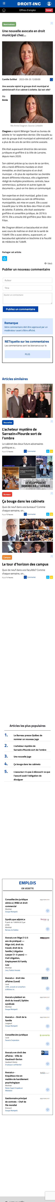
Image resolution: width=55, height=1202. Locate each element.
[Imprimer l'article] (51, 451)
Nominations (9, 24)
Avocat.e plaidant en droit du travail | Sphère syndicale (16, 1000)
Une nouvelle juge (22, 756)
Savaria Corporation (12, 1040)
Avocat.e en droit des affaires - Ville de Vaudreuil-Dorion (15, 1056)
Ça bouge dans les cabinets (27, 764)
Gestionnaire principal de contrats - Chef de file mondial (16, 1102)
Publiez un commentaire (20, 309)
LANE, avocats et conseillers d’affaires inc (15, 988)
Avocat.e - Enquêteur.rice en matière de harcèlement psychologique (16, 1077)
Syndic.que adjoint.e (15, 919)
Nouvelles (8, 422)
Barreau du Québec (11, 930)
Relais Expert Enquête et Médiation (14, 1089)
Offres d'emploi (27, 10)
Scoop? (49, 10)
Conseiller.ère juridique (16, 1034)
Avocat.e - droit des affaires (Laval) (15, 979)
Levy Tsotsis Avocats (12, 970)
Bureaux (7, 494)
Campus (7, 557)
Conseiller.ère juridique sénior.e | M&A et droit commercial (16, 903)
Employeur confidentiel (13, 1064)
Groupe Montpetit (11, 911)
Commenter (31, 451)
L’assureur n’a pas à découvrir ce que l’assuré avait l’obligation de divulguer (32, 775)
